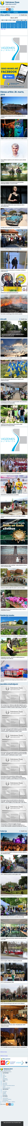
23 (21, 26)
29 (17, 27)
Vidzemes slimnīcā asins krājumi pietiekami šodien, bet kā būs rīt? (13, 680)
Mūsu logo (5, 1095)
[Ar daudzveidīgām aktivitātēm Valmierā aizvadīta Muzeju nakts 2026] (14, 928)
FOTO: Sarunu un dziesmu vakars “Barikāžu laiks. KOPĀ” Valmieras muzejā (13, 1025)
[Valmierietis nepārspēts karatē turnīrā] (14, 282)
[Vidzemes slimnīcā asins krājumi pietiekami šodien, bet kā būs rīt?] (14, 669)
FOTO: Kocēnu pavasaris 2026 (7, 982)
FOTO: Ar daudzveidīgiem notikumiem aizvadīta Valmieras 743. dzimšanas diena (12, 335)
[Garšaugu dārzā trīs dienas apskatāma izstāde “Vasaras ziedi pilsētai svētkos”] (14, 598)
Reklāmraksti (5, 1079)
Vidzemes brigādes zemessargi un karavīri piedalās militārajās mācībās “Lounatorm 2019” (12, 183)
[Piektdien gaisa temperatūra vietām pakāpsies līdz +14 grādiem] (14, 105)
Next (25, 329)
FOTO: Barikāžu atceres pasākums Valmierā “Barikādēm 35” (14, 1047)
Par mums (2, 6)
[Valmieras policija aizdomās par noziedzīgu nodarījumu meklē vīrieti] (14, 260)
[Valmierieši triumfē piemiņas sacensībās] (14, 484)
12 (6, 24)
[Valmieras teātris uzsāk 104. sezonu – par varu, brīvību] (14, 577)
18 (2, 26)
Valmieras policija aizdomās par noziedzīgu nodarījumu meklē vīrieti (13, 270)
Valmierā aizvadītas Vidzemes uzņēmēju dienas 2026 (12, 917)
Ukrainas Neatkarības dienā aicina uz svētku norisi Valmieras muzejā (12, 380)
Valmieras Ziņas (3, 1052)
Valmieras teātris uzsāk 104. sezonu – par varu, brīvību (13, 587)
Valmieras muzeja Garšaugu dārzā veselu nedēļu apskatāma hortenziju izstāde (11, 425)
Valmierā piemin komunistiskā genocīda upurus (11, 895)
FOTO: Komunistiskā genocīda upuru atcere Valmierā (13, 1003)
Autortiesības (5, 1098)
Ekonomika (5, 1084)
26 (6, 27)
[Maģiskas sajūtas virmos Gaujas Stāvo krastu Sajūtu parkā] (14, 128)
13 (10, 24)
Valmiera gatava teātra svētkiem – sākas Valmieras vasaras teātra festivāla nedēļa (14, 566)
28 (14, 27)
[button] (10, 10)
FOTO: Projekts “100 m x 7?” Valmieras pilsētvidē (11, 960)
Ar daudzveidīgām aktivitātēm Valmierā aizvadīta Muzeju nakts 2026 (13, 939)
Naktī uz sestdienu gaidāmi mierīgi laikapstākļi (11, 357)
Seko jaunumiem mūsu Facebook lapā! (12, 1122)
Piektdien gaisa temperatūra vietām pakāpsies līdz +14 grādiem (13, 116)
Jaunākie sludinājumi (9, 684)
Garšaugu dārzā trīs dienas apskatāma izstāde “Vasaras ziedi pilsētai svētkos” (13, 609)
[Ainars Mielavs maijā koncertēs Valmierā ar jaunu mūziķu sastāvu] (14, 149)
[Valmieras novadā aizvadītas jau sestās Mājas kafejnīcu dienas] (14, 505)
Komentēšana (5, 1100)
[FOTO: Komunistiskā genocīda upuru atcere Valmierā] (14, 993)
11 (2, 24)
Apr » (5, 29)
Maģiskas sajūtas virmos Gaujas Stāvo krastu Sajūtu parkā (14, 138)
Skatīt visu (24, 15)
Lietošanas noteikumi (7, 1099)
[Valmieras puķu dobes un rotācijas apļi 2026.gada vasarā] (14, 625)
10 (25, 23)
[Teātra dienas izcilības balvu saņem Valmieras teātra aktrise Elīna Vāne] (14, 194)
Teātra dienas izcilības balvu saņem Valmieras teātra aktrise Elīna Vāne (12, 205)
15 (17, 24)
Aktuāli (3, 319)
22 (17, 26)
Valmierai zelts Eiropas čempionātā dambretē (11, 473)
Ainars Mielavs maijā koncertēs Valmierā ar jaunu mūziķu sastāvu (13, 160)
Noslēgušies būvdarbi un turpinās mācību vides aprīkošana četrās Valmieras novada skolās (14, 402)
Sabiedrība (5, 1083)
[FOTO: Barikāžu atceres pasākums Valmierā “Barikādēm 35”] (14, 1037)
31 (25, 27)
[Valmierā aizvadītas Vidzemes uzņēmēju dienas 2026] (14, 906)
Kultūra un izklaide (6, 1088)
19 (6, 26)
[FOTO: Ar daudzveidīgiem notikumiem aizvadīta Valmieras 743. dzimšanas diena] (14, 842)
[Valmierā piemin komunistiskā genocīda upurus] (14, 885)
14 (14, 24)
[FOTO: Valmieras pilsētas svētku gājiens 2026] (14, 864)
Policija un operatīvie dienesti (9, 1085)
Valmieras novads (4, 1055)
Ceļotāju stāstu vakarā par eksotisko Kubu (10, 227)
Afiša (4, 1077)
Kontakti (8, 6)
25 (2, 27)
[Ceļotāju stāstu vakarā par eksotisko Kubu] (14, 217)
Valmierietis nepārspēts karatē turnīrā (9, 292)
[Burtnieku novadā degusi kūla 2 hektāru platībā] (14, 303)
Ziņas (8, 12)
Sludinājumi (5, 1078)
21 (14, 26)
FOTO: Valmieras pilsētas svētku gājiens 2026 (11, 874)
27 (10, 27)
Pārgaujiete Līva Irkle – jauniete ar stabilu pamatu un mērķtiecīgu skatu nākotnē (12, 658)
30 (21, 27)
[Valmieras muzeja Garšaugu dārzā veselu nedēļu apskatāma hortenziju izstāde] (14, 414)
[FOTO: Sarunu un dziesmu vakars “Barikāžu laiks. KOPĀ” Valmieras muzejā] (14, 1014)
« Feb (2, 29)
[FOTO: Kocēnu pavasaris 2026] (14, 971)
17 (25, 24)
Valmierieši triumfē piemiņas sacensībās (10, 494)
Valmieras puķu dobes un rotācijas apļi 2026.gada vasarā (13, 636)
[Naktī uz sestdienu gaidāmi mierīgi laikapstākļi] (14, 347)
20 (10, 26)
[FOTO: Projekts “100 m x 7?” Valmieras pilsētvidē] (14, 950)
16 (21, 24)
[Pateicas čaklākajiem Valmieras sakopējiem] (14, 238)
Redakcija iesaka (7, 615)
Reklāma (13, 6)
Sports (4, 1086)
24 (25, 26)
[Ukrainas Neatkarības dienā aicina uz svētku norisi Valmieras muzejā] (14, 369)
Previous (2, 329)
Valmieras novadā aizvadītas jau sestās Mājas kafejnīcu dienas (13, 516)
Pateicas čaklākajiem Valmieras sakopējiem (10, 248)
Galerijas (16, 12)
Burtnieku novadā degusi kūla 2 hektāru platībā (11, 314)
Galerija (3, 831)
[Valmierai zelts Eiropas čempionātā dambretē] (14, 463)
